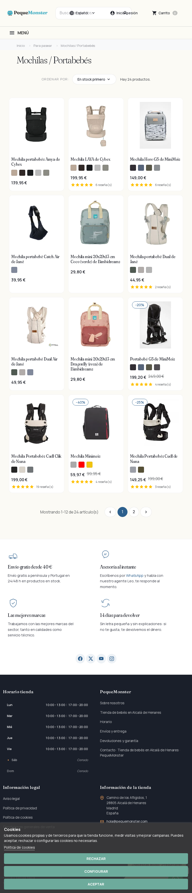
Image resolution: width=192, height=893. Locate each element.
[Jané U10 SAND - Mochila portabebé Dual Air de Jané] (22, 372)
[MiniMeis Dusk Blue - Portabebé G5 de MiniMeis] (141, 367)
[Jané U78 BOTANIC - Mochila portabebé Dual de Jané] (133, 270)
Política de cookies (17, 817)
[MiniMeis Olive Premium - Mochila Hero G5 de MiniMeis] (149, 168)
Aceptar (96, 884)
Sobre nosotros (112, 702)
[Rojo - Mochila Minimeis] (81, 465)
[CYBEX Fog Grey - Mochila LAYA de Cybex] (97, 168)
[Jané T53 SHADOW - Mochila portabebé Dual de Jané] (149, 270)
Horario (106, 721)
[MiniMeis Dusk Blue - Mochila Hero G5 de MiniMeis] (141, 168)
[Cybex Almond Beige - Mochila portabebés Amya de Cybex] (14, 173)
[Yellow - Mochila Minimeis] (89, 465)
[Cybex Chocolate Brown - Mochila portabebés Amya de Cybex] (22, 173)
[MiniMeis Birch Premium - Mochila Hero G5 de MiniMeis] (157, 168)
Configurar (96, 871)
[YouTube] (101, 658)
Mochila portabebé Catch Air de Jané (35, 259)
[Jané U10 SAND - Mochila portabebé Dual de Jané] (141, 270)
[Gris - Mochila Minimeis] (73, 465)
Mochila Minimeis (85, 456)
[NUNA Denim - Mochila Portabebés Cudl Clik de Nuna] (30, 470)
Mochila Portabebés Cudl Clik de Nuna (36, 459)
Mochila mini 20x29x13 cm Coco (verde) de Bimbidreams (95, 259)
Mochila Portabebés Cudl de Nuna (154, 459)
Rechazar (96, 858)
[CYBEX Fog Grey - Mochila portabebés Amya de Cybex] (38, 173)
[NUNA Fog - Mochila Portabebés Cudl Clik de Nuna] (22, 470)
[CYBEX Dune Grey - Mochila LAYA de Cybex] (105, 168)
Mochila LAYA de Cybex (90, 159)
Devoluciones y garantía (119, 740)
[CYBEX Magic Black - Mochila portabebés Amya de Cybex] (30, 173)
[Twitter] (91, 658)
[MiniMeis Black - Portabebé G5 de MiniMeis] (133, 367)
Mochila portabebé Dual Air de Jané (34, 361)
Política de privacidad (20, 808)
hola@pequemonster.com (126, 821)
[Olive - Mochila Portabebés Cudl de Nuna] (141, 470)
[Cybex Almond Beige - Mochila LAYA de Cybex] (73, 168)
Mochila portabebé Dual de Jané (153, 259)
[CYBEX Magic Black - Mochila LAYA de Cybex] (89, 168)
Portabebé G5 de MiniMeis (152, 359)
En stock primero (91, 79)
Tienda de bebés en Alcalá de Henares (130, 712)
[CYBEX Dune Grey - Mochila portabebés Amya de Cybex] (46, 173)
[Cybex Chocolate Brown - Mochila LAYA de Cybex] (81, 168)
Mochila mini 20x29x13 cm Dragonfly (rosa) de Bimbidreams (92, 364)
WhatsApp (135, 575)
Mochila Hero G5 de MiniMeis (155, 159)
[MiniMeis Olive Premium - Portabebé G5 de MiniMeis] (149, 367)
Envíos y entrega (113, 731)
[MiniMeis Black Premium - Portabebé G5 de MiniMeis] (157, 367)
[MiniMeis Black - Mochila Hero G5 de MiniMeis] (133, 168)
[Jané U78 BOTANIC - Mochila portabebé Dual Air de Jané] (14, 372)
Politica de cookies (19, 847)
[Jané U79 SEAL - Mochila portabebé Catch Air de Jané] (14, 270)
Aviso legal (11, 798)
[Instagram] (111, 658)
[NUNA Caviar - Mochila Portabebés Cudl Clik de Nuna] (14, 470)
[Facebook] (80, 658)
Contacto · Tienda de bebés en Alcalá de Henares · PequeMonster (140, 753)
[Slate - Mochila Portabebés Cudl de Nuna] (133, 470)
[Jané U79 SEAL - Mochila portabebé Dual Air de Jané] (30, 372)
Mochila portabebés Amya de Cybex (35, 162)
